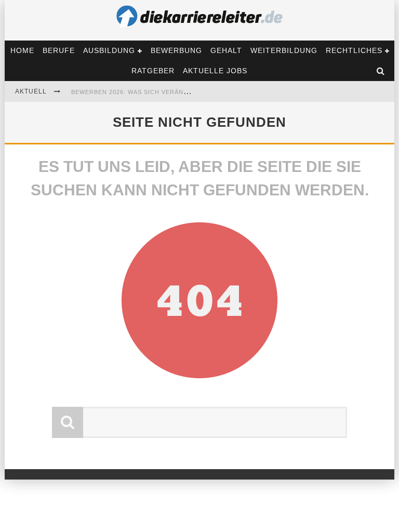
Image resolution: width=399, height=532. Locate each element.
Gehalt (226, 50)
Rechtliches (354, 50)
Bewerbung (176, 50)
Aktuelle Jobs (215, 70)
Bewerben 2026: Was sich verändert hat (143, 92)
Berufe (59, 50)
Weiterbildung (283, 50)
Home (22, 50)
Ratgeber (153, 70)
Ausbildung (109, 50)
